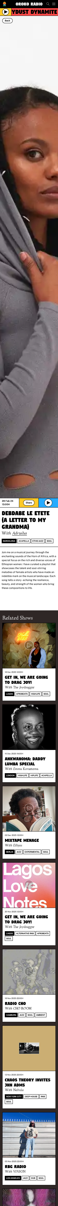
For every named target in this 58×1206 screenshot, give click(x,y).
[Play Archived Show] (48, 503)
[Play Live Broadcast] (6, 12)
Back (7, 20)
